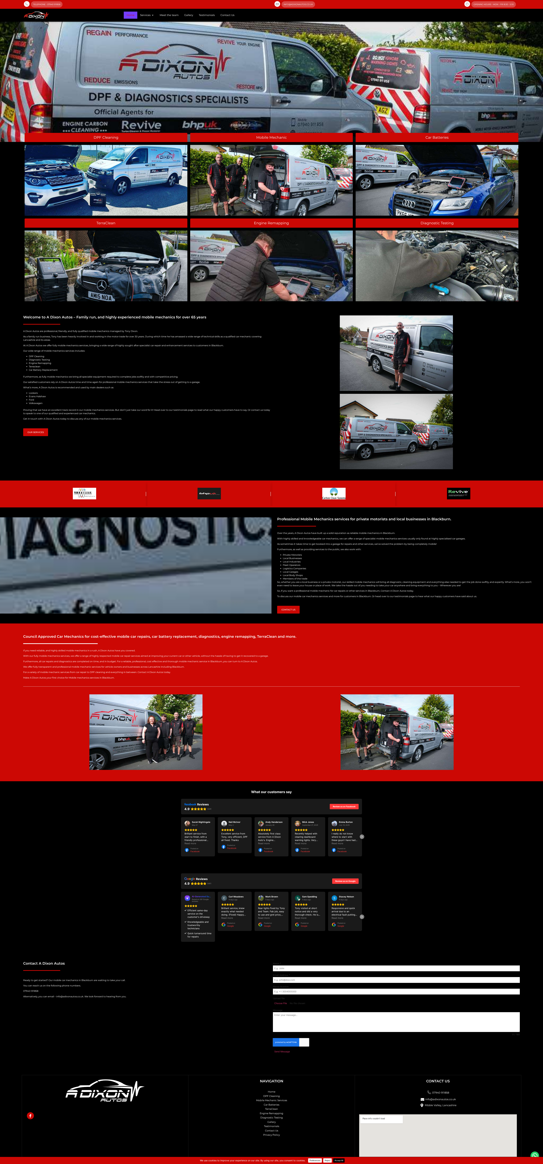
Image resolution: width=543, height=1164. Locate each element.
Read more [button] (190, 843)
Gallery (188, 15)
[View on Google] (224, 898)
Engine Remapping (271, 223)
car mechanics (330, 538)
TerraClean (105, 223)
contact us (257, 410)
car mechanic (243, 336)
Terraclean (34, 366)
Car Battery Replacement (43, 370)
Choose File (280, 1003)
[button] (181, 836)
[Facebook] (30, 1115)
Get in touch (30, 418)
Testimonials (207, 15)
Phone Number (281, 986)
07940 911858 (30, 991)
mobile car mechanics (65, 980)
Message (277, 1010)
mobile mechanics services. (106, 418)
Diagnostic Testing (437, 223)
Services (145, 15)
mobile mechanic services (86, 666)
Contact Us (227, 15)
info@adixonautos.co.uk (298, 4)
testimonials (180, 410)
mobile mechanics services (73, 345)
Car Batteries (437, 137)
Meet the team (169, 15)
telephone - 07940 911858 (46, 4)
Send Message (282, 1051)
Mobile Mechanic (271, 137)
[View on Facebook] (187, 823)
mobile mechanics (98, 331)
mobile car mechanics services (311, 596)
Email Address (281, 975)
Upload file (279, 998)
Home (130, 15)
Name (277, 963)
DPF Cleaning (106, 137)
